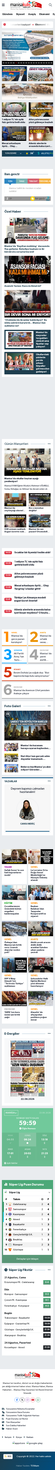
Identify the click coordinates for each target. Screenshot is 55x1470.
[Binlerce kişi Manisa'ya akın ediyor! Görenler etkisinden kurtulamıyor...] (11, 768)
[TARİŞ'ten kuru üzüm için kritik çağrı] (14, 998)
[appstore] (19, 1444)
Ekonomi (44, 14)
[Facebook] (17, 1399)
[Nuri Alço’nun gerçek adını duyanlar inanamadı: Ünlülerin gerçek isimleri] (11, 757)
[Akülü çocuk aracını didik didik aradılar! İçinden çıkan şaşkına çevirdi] (40, 928)
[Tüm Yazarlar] (49, 781)
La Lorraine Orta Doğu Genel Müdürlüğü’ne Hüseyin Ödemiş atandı (39, 875)
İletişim (8, 1437)
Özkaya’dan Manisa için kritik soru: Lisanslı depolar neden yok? (13, 947)
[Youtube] (32, 1399)
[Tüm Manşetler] (49, 444)
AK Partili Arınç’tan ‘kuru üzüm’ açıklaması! (20, 657)
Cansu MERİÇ (27, 824)
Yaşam (8, 867)
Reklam (30, 1437)
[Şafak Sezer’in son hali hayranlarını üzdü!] (14, 856)
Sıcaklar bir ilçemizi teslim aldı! (32, 552)
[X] (22, 1399)
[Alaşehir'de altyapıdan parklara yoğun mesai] (40, 998)
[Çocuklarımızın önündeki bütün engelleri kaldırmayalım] (14, 892)
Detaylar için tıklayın (27, 1259)
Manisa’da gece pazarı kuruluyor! (17, 639)
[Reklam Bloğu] (27, 91)
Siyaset (20, 14)
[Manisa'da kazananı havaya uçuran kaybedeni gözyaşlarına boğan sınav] (11, 747)
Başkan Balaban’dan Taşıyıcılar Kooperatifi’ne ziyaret (38, 911)
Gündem (7, 14)
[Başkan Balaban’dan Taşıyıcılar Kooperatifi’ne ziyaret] (40, 892)
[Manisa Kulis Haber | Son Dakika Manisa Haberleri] (26, 5)
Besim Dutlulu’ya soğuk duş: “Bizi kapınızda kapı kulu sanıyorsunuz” (32, 674)
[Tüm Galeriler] (49, 706)
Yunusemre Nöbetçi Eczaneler (20, 1409)
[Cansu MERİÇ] (28, 809)
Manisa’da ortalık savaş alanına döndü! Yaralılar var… (45, 639)
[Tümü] (49, 1033)
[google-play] (34, 1444)
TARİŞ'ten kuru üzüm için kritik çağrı (12, 1014)
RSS (9, 1456)
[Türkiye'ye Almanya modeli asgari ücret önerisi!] (14, 73)
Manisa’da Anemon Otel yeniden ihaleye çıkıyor (32, 692)
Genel (14, 632)
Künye (19, 1437)
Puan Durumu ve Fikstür (17, 1419)
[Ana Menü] (3, 5)
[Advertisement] (28, 163)
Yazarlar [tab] (10, 781)
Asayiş (32, 14)
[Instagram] (27, 1399)
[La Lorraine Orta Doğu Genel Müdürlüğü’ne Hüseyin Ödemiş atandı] (40, 856)
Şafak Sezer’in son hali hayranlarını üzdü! (14, 872)
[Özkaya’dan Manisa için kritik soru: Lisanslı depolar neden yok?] (14, 928)
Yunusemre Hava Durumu (18, 1412)
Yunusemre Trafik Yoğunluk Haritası (22, 1415)
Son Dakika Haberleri (16, 1425)
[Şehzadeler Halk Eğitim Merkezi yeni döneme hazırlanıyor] (40, 965)
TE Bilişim (35, 1466)
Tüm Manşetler (13, 1422)
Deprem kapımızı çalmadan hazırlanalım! (27, 790)
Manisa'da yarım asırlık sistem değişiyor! (45, 657)
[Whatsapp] (38, 1399)
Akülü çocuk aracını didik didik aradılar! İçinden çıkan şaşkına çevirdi (40, 947)
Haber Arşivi (12, 1429)
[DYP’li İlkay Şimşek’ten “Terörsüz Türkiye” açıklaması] (14, 965)
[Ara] (50, 5)
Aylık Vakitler (12, 1163)
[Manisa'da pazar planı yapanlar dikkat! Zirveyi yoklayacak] (40, 73)
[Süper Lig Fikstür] (49, 1270)
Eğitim (8, 903)
